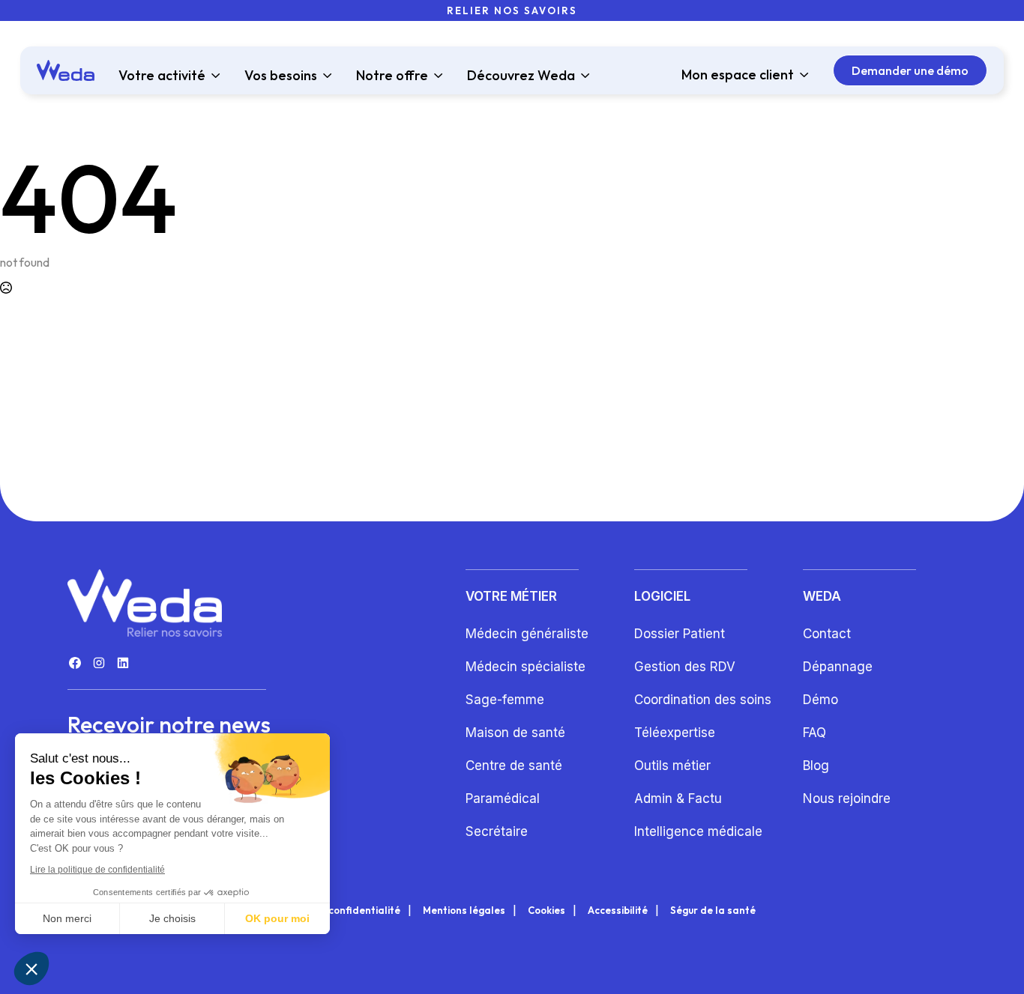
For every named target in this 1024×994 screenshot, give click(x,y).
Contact (827, 633)
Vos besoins (280, 75)
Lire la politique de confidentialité (97, 869)
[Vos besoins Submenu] (324, 75)
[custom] (74, 662)
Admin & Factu (678, 798)
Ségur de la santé (713, 910)
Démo (820, 699)
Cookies (546, 910)
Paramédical (503, 798)
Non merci (67, 918)
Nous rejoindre (847, 798)
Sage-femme (505, 699)
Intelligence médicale (698, 831)
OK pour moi (277, 918)
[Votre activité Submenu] (212, 75)
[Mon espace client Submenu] (801, 75)
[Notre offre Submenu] (435, 75)
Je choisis (172, 918)
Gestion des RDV (684, 666)
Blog (816, 765)
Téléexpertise (674, 732)
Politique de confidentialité (334, 910)
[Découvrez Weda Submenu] (582, 75)
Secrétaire (497, 831)
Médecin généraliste (527, 633)
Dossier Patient (679, 633)
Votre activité (161, 75)
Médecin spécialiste (525, 666)
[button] (31, 969)
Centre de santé (514, 765)
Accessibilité (618, 910)
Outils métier (672, 765)
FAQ (814, 732)
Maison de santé (515, 732)
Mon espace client (737, 75)
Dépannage (838, 666)
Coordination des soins (702, 699)
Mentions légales (464, 910)
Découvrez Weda (521, 75)
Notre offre (392, 75)
